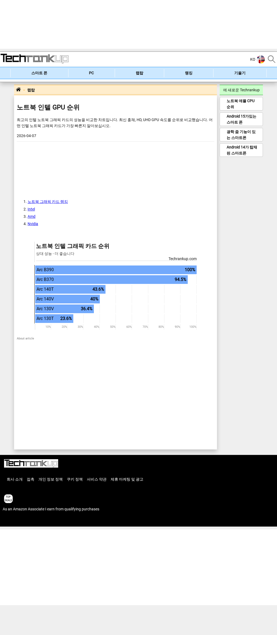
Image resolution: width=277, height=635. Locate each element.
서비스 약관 (97, 479)
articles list (12, 521)
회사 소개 (15, 479)
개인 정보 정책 (50, 479)
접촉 (30, 479)
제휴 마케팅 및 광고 (127, 479)
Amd (31, 216)
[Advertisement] (138, 24)
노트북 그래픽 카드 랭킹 (48, 201)
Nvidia (33, 224)
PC (91, 73)
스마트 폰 (39, 73)
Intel (31, 209)
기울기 (240, 73)
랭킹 (189, 73)
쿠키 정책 (75, 479)
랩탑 (139, 73)
